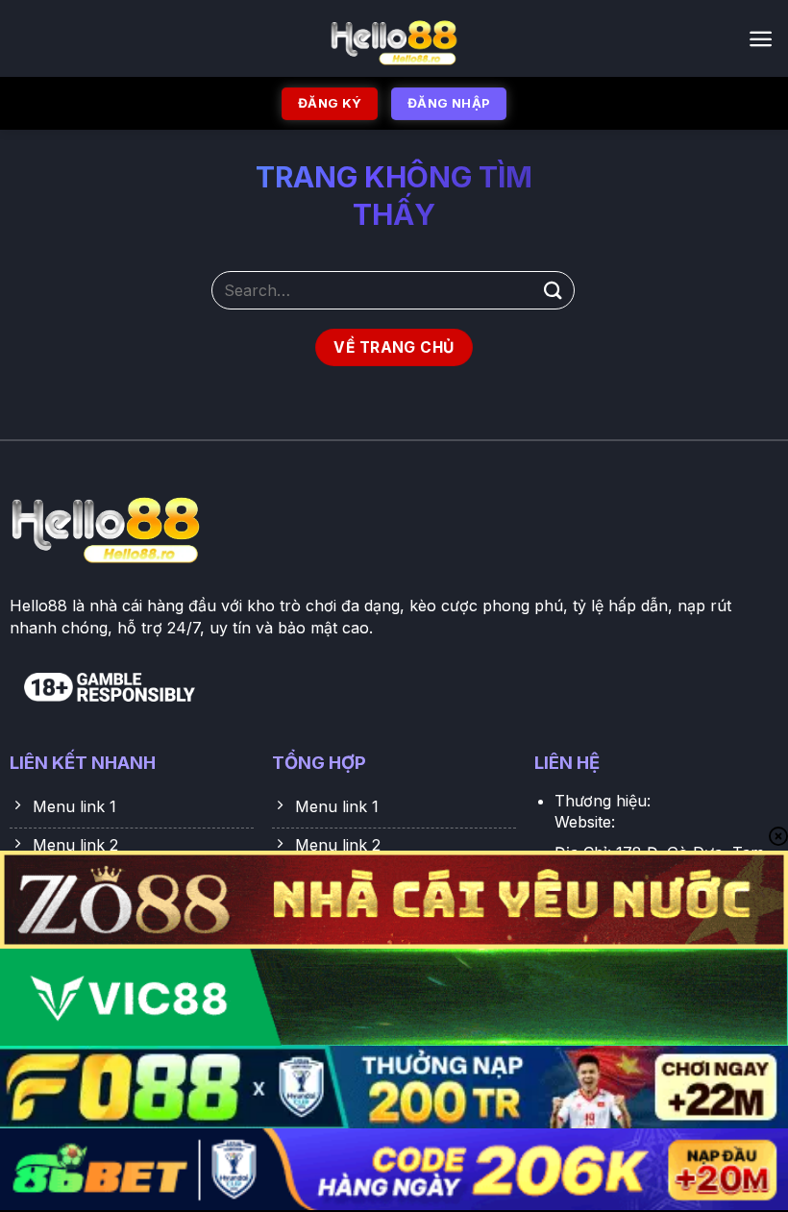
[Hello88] (394, 38)
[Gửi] (553, 290)
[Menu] (761, 38)
